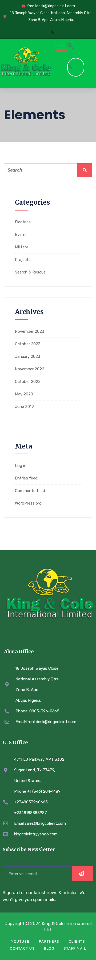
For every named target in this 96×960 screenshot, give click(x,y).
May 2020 (24, 394)
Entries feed (26, 478)
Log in (20, 465)
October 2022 (28, 381)
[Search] (70, 67)
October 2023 (28, 344)
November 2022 (29, 369)
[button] (70, 46)
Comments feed (30, 490)
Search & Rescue (30, 272)
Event (20, 234)
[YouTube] (52, 32)
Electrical (23, 222)
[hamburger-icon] (61, 47)
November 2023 (29, 331)
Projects (23, 259)
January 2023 (27, 356)
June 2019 (24, 406)
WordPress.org (28, 503)
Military (21, 247)
